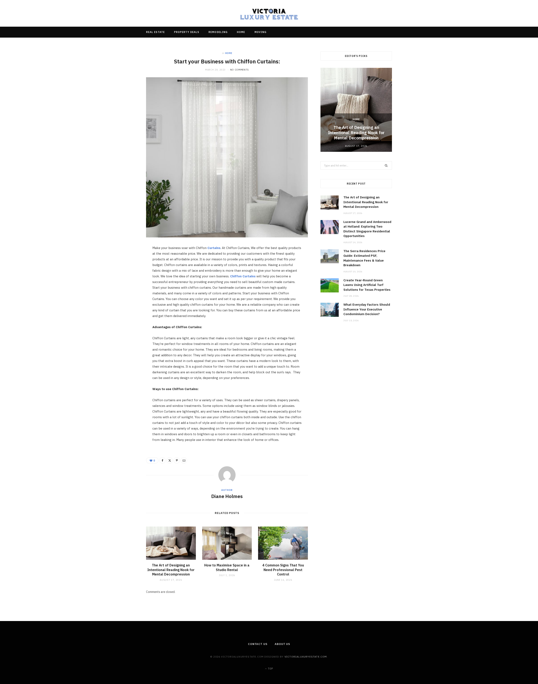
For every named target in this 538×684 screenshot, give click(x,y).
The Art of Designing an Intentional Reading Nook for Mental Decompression (171, 569)
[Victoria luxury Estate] (269, 13)
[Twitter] (126, 272)
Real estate (155, 32)
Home (241, 32)
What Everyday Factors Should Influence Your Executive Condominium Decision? (366, 309)
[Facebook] (126, 261)
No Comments (239, 69)
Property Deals (186, 32)
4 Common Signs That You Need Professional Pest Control (283, 569)
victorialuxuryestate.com (306, 656)
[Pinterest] (126, 283)
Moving (260, 32)
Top (270, 668)
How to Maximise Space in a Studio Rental (226, 567)
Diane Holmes (227, 496)
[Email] (126, 293)
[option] (356, 110)
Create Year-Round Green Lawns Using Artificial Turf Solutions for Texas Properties (366, 285)
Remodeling (218, 32)
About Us (282, 644)
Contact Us (257, 644)
